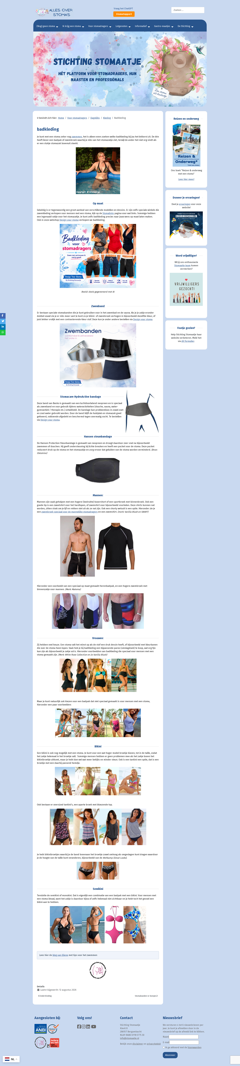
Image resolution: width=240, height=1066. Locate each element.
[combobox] (187, 10)
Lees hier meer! (186, 179)
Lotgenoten (121, 26)
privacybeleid (154, 1044)
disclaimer (137, 1044)
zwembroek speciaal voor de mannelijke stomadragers (69, 512)
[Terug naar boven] (235, 1061)
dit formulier (187, 341)
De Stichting (184, 26)
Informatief (141, 26)
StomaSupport (124, 14)
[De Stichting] (191, 27)
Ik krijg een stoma (71, 26)
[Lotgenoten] (129, 27)
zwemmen (77, 136)
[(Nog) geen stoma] (56, 27)
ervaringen (184, 204)
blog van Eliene (60, 955)
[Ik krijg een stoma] (82, 27)
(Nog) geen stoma (46, 26)
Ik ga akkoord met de (183, 1047)
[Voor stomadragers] (109, 27)
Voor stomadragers (98, 26)
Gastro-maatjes (162, 26)
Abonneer (170, 1055)
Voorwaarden (194, 1047)
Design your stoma (69, 220)
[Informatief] (148, 27)
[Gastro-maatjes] (171, 27)
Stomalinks (108, 213)
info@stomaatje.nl (129, 1038)
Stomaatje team (182, 265)
